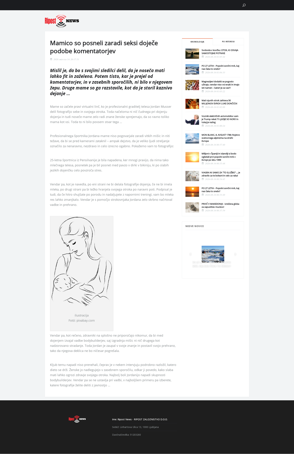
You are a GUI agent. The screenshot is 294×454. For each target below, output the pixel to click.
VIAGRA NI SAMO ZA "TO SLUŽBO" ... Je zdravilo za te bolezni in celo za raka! (221, 174)
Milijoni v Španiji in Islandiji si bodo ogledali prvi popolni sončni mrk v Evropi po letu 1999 (219, 156)
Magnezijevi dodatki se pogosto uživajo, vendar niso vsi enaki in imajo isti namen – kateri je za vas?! (220, 84)
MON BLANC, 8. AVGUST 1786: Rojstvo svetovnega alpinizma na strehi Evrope (221, 137)
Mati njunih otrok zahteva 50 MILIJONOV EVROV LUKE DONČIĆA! (219, 102)
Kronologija (197, 42)
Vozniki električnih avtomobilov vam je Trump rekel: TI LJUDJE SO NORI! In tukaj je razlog (220, 119)
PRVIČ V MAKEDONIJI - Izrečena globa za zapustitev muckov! (220, 205)
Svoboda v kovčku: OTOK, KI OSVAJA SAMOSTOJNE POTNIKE (220, 52)
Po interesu (228, 41)
